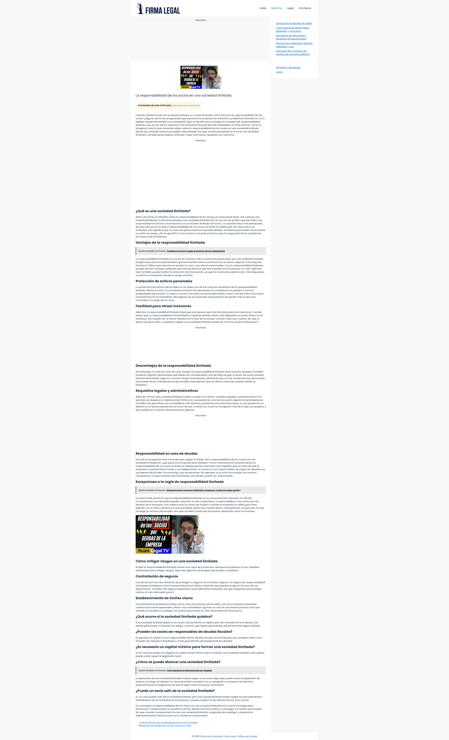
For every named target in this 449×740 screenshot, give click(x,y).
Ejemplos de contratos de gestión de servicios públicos (293, 52)
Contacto (305, 8)
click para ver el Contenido (186, 105)
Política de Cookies (247, 736)
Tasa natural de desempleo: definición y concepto (293, 29)
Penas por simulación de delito (294, 23)
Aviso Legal (230, 736)
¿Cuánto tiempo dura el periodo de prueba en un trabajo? (168, 722)
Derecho (276, 8)
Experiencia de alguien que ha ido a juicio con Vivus (165, 725)
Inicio (263, 8)
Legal (290, 8)
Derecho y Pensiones (288, 67)
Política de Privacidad (211, 736)
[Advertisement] (201, 40)
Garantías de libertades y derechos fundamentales (291, 37)
